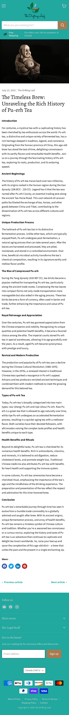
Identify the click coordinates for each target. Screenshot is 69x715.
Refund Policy (14, 699)
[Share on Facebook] (4, 566)
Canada (32, 670)
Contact (44, 702)
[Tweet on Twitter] (11, 566)
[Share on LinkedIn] (18, 566)
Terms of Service (50, 699)
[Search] (62, 25)
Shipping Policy (29, 702)
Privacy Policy (31, 699)
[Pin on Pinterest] (24, 566)
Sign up (54, 654)
